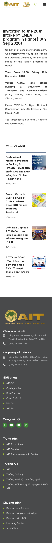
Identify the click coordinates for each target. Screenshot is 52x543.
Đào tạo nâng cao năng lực (21, 513)
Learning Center (15, 523)
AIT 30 (10, 408)
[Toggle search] (36, 4)
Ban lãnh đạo (13, 393)
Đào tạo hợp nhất (16, 518)
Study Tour (12, 528)
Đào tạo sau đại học (17, 508)
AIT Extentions (14, 444)
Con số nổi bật (14, 398)
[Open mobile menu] (44, 4)
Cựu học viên (13, 388)
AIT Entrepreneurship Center (22, 454)
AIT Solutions (13, 449)
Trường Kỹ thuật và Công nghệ (23, 479)
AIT (8, 383)
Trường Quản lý (14, 474)
